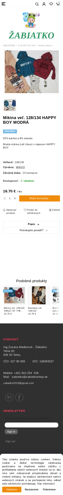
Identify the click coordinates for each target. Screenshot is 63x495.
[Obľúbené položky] (51, 4)
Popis (31, 224)
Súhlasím (11, 489)
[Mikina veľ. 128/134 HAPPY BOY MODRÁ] (31, 72)
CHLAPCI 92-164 (26, 45)
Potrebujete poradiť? (32, 230)
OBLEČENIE (9, 45)
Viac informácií (46, 483)
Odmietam (49, 489)
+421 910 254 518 (26, 373)
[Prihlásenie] (44, 4)
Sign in (11, 431)
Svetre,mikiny (45, 45)
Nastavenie (32, 489)
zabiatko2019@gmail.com (18, 383)
